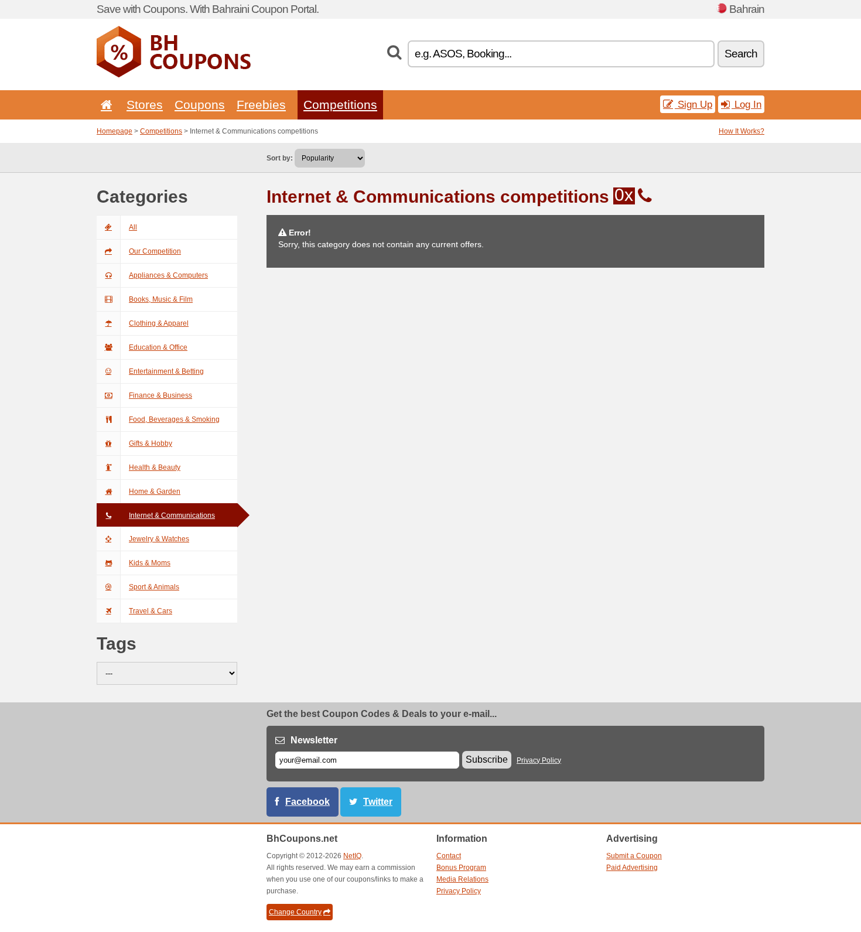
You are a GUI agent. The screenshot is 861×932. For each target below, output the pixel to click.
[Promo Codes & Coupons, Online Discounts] (174, 75)
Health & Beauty (154, 467)
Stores (145, 104)
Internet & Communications (172, 515)
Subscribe (487, 759)
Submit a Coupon (634, 856)
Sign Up (693, 104)
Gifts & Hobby (150, 443)
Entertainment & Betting (166, 371)
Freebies (261, 104)
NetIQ (352, 856)
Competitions (340, 104)
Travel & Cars (150, 611)
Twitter (377, 802)
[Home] (104, 104)
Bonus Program (461, 867)
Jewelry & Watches (159, 539)
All (133, 227)
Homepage (114, 131)
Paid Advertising (632, 867)
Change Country (295, 912)
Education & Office (158, 347)
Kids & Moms (149, 563)
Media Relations (462, 879)
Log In (746, 104)
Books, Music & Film (161, 299)
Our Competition (155, 251)
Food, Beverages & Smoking (174, 419)
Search (741, 53)
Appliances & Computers (168, 275)
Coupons (200, 104)
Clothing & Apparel (159, 323)
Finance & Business (160, 395)
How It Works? (741, 131)
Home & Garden (154, 491)
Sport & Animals (154, 587)
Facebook (307, 802)
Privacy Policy (539, 760)
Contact (448, 856)
